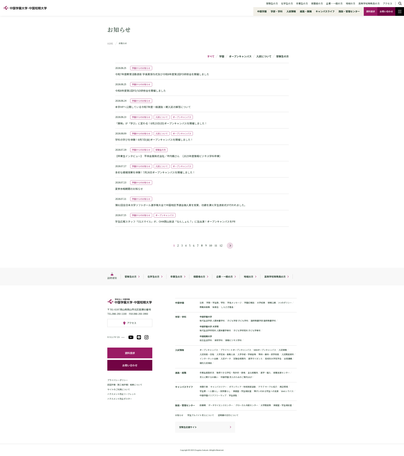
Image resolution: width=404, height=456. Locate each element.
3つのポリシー (285, 302)
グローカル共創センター (246, 405)
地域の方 (350, 3)
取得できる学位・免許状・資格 (231, 372)
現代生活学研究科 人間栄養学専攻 (215, 330)
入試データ (226, 358)
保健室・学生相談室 (242, 391)
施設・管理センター (349, 11)
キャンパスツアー (218, 386)
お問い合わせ (386, 11)
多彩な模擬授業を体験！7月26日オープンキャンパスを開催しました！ (155, 172)
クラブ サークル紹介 (267, 386)
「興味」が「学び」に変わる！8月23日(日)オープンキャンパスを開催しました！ (161, 123)
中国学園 (262, 11)
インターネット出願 (209, 358)
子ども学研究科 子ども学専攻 (247, 330)
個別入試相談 (206, 362)
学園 (221, 56)
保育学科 (218, 340)
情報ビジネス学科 (233, 340)
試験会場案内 (239, 358)
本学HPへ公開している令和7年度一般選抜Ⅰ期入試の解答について (153, 107)
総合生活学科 (206, 340)
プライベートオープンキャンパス (235, 349)
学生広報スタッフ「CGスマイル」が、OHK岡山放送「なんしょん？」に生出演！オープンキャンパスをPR (175, 221)
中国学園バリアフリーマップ (213, 395)
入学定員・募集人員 (226, 354)
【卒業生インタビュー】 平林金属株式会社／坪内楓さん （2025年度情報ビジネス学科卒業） (168, 156)
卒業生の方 (302, 3)
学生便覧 (233, 395)
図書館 (203, 405)
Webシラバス (287, 391)
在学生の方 (287, 3)
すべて (210, 56)
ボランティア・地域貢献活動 (242, 386)
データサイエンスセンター (220, 405)
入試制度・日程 (207, 354)
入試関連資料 (288, 354)
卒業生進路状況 (207, 372)
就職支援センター (281, 372)
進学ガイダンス (255, 358)
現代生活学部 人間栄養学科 (212, 320)
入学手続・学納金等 (247, 354)
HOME (110, 43)
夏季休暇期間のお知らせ (129, 189)
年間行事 (204, 386)
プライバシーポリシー (117, 380)
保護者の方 (317, 3)
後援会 (215, 307)
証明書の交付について (228, 415)
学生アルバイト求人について (200, 415)
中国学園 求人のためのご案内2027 (236, 377)
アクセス (387, 3)
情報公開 (272, 302)
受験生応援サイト (188, 427)
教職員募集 (205, 307)
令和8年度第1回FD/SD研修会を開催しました (140, 90)
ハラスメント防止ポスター (119, 398)
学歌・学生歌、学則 (215, 302)
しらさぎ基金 (227, 307)
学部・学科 (276, 11)
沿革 (202, 302)
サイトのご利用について (118, 389)
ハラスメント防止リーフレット (121, 393)
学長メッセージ (234, 302)
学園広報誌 (249, 302)
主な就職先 (253, 372)
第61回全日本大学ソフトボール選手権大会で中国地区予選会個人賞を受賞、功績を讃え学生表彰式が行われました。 (181, 205)
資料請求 (370, 11)
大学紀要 (261, 302)
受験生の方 (272, 3)
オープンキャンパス (240, 56)
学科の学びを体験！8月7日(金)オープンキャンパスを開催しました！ (154, 139)
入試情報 (291, 11)
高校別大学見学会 (273, 358)
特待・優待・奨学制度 (268, 354)
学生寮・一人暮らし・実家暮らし (215, 391)
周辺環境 (284, 386)
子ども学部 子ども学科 (237, 320)
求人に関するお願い (209, 377)
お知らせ (179, 415)
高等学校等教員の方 (369, 3)
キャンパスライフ (325, 11)
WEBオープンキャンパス (265, 349)
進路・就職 (306, 11)
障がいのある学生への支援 (266, 391)
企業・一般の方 (334, 3)
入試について (263, 56)
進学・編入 (266, 372)
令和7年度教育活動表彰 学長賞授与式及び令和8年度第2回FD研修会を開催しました (162, 74)
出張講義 (288, 358)
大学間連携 (266, 405)
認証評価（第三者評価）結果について (124, 384)
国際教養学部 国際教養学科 (263, 320)
